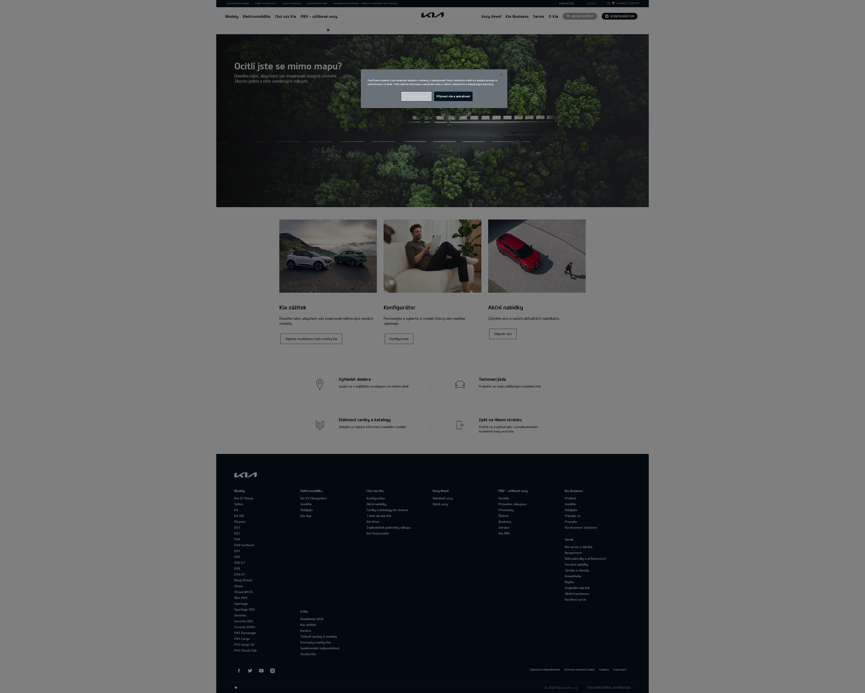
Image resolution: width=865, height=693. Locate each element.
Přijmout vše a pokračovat (453, 96)
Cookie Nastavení (416, 96)
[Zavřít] (501, 75)
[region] (434, 88)
